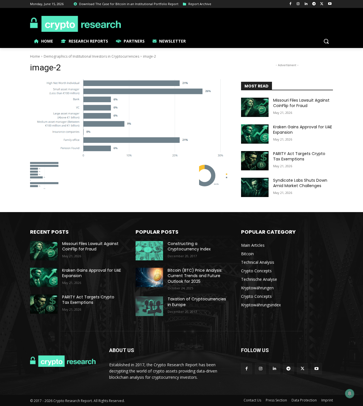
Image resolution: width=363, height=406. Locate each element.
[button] (326, 41)
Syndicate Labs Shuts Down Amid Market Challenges (300, 183)
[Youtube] (329, 4)
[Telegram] (314, 4)
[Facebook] (290, 4)
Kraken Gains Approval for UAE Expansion (302, 129)
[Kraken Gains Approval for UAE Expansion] (255, 134)
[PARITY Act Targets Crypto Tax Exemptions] (255, 160)
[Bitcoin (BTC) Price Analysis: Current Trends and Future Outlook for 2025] (149, 277)
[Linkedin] (306, 4)
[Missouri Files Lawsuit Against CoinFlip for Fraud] (255, 107)
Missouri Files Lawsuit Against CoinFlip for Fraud (301, 103)
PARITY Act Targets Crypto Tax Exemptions (299, 156)
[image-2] (128, 118)
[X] (321, 4)
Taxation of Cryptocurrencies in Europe (197, 301)
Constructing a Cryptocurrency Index (189, 246)
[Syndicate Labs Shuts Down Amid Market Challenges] (255, 187)
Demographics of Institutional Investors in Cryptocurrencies (91, 56)
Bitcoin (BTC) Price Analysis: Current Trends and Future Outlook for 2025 (195, 275)
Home (35, 56)
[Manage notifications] (349, 393)
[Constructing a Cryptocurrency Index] (149, 250)
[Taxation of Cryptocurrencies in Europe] (149, 306)
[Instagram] (298, 4)
